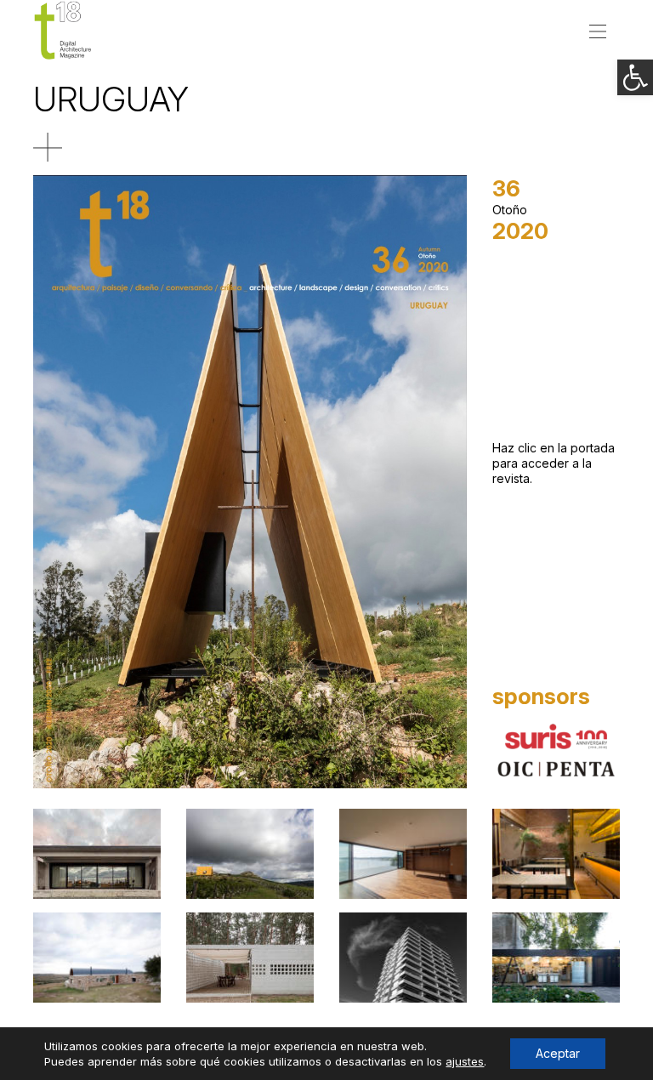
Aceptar (558, 1053)
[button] (635, 77)
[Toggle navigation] (598, 30)
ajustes (465, 1061)
